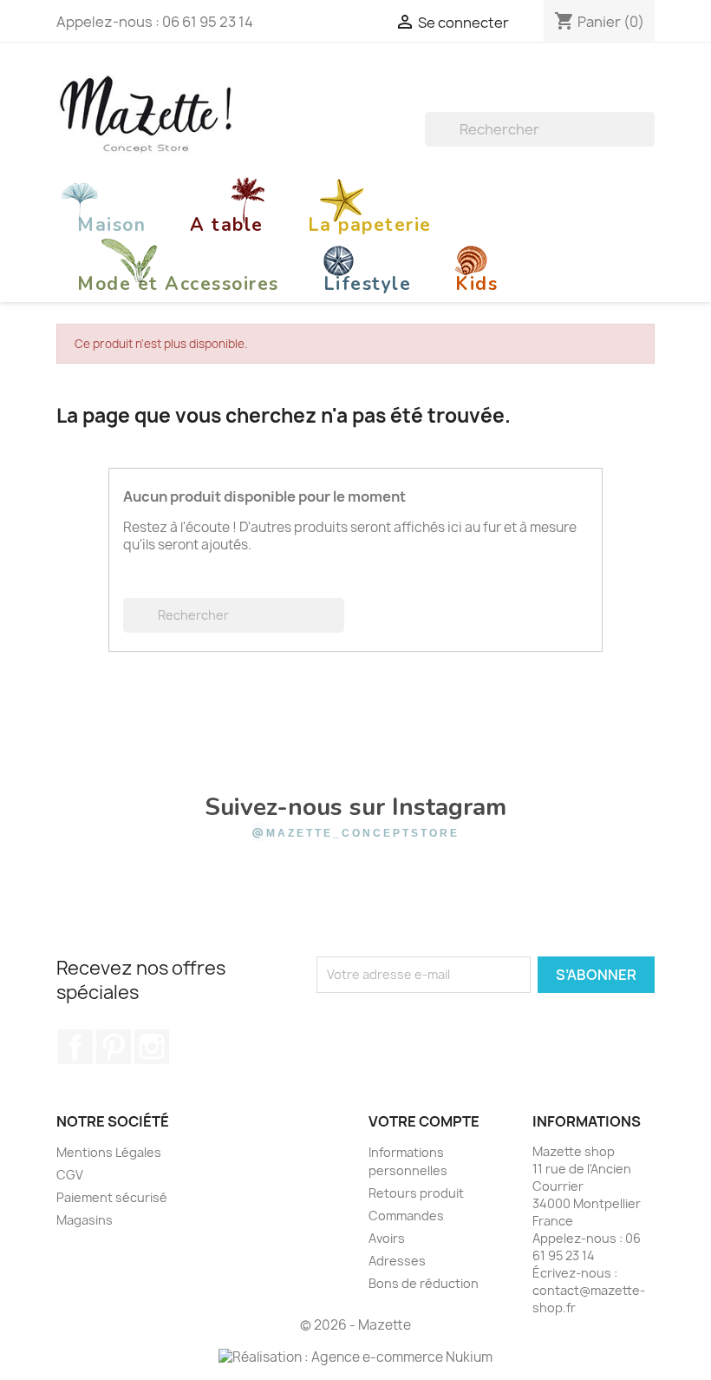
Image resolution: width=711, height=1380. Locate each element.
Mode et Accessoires (178, 284)
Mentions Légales (108, 1152)
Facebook (75, 1046)
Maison (111, 225)
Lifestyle (367, 284)
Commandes (406, 1215)
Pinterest (113, 1046)
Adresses (397, 1260)
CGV (69, 1174)
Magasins (84, 1220)
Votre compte (424, 1121)
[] (648, 141)
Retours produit (416, 1193)
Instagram (151, 1046)
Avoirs (387, 1238)
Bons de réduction (424, 1283)
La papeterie (370, 225)
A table (227, 225)
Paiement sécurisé (111, 1197)
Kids (476, 284)
